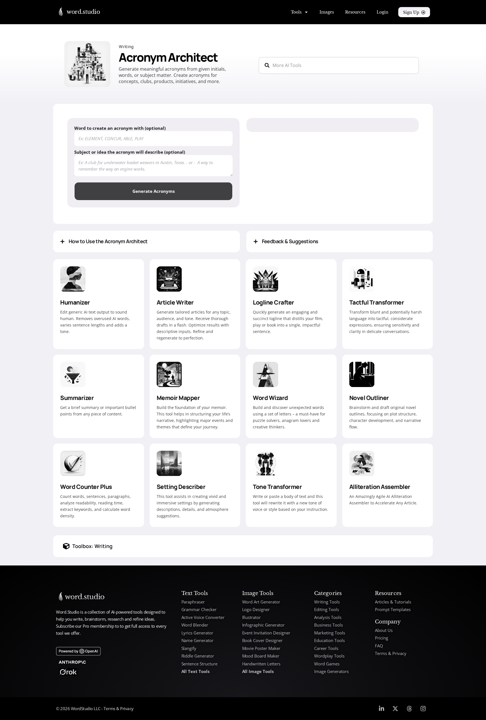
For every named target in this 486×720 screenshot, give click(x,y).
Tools (296, 12)
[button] (146, 241)
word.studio (83, 11)
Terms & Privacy (118, 708)
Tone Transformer (277, 487)
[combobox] (339, 65)
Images (327, 12)
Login (382, 12)
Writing (126, 47)
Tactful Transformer (376, 302)
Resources (355, 12)
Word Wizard (270, 398)
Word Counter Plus (86, 487)
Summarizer (77, 398)
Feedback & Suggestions (290, 241)
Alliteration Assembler (379, 487)
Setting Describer (181, 487)
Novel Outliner (369, 398)
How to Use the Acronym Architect (108, 241)
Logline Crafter (273, 302)
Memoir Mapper (178, 398)
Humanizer (75, 302)
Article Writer (175, 302)
